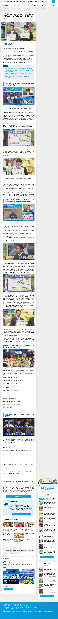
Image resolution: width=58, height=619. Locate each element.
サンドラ (11, 511)
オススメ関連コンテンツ (9, 77)
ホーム (2, 8)
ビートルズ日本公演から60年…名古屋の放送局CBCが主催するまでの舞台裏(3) (49, 514)
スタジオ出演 (30, 550)
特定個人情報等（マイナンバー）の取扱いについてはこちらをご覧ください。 (16, 605)
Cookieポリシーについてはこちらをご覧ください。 (12, 608)
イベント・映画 (18, 1)
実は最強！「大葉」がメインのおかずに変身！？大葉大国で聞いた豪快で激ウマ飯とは (18, 540)
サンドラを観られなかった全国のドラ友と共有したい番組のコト (15, 550)
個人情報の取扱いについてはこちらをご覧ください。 (12, 604)
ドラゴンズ (37, 1)
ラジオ (14, 1)
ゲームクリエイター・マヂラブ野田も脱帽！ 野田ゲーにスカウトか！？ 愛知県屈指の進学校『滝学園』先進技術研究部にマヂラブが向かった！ (29, 531)
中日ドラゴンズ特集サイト (9, 588)
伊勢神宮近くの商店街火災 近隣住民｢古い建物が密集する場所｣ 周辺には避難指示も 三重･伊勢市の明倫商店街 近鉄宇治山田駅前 (50, 591)
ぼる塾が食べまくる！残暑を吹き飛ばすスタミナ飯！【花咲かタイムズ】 (19, 529)
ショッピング (47, 1)
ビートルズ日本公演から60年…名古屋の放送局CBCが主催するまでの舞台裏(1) (49, 541)
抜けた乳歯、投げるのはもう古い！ (29, 540)
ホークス (6, 553)
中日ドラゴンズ (6, 8)
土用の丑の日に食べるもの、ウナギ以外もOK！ (8, 540)
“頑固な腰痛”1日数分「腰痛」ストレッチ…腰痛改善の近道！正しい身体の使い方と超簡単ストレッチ (50, 525)
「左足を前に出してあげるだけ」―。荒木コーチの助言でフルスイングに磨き (18, 68)
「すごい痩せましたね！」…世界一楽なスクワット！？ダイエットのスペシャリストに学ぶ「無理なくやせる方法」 (50, 553)
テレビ (11, 1)
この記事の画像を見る (19, 496)
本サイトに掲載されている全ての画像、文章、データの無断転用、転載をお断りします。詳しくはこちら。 (20, 607)
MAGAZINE (30, 1)
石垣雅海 (11, 553)
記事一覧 (21, 514)
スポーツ (6, 547)
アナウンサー (42, 1)
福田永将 (17, 553)
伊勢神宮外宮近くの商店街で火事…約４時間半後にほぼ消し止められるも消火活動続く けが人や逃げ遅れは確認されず (50, 575)
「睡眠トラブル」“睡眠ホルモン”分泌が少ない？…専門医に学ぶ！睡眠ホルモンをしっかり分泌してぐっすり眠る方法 (50, 509)
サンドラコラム (12, 8)
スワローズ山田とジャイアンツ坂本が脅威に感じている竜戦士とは (17, 76)
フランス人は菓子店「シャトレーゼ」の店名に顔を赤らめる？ (49, 536)
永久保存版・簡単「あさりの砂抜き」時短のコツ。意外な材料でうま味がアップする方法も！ (50, 520)
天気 (26, 1)
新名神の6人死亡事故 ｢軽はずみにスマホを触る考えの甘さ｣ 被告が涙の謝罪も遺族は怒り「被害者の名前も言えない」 (49, 580)
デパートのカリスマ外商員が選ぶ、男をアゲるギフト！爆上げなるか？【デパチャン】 (8, 529)
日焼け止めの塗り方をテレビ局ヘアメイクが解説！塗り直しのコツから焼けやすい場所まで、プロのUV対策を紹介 (50, 531)
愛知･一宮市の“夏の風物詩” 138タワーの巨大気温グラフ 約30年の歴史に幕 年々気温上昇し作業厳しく (50, 586)
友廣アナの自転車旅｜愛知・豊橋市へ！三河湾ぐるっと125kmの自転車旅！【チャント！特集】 (50, 503)
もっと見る (47, 557)
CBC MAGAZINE (6, 5)
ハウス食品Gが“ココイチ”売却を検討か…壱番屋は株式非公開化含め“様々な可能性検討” (49, 569)
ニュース (23, 1)
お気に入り (54, 5)
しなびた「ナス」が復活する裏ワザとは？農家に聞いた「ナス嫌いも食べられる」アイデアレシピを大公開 (50, 547)
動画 (33, 1)
